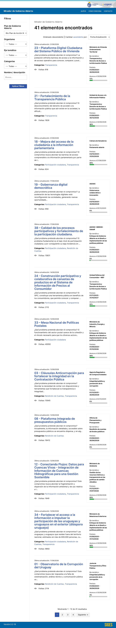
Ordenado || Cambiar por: (65, 37)
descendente (57, 37)
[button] (18, 86)
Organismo (9, 39)
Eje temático (10, 50)
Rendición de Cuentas (54, 396)
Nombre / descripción (14, 72)
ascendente (78, 37)
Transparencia (51, 65)
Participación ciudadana (55, 165)
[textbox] (15, 77)
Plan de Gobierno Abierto (12, 27)
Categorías (9, 61)
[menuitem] (83, 11)
